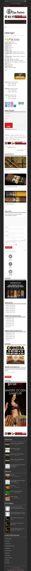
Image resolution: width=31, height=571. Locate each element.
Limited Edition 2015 (10, 320)
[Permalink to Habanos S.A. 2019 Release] (7, 457)
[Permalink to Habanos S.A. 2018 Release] (7, 462)
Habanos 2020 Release (10, 305)
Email (6, 231)
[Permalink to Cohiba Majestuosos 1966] (15, 185)
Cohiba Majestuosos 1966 (11, 186)
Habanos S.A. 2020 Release (17, 443)
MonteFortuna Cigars (9, 545)
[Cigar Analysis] (15, 13)
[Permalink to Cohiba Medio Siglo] (15, 202)
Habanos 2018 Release (10, 308)
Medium (15, 137)
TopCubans (7, 555)
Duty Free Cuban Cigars (16, 491)
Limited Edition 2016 (10, 318)
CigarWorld (7, 548)
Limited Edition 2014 (10, 321)
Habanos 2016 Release (10, 312)
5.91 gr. (6, 137)
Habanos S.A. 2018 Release (17, 459)
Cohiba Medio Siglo (9, 204)
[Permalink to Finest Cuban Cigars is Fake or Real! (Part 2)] (7, 468)
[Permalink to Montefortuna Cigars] (7, 452)
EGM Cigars (8, 543)
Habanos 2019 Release (10, 307)
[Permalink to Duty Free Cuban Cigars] (7, 494)
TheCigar (7, 559)
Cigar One (12, 485)
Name (6, 227)
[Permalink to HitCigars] (7, 478)
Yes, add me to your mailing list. (15, 251)
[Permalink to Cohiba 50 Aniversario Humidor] (15, 167)
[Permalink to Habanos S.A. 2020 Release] (7, 446)
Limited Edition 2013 (10, 323)
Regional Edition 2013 (10, 336)
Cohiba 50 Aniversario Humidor (12, 169)
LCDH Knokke (8, 538)
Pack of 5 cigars (22, 137)
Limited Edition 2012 (10, 325)
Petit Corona (12, 139)
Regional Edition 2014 (10, 335)
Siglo (18, 139)
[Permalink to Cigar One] (7, 489)
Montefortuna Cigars (15, 448)
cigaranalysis (12, 35)
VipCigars (7, 562)
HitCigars (12, 475)
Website (6, 235)
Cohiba (18, 35)
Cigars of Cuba (14, 496)
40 (23, 135)
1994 (21, 135)
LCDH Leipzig (8, 550)
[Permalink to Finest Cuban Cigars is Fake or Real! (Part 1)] (7, 483)
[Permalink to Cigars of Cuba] (7, 500)
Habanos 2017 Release (10, 310)
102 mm (12, 135)
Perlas (6, 139)
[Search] (25, 1)
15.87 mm (16, 135)
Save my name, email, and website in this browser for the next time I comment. (15, 240)
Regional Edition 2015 (10, 333)
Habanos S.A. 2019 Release (17, 454)
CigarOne (7, 552)
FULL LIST (8, 326)
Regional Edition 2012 (10, 338)
